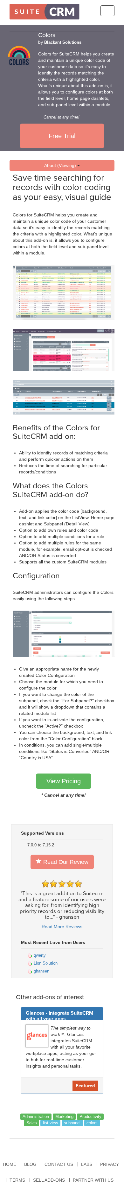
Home (9, 1164)
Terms (17, 1180)
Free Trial (62, 135)
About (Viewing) (60, 165)
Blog (30, 1164)
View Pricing (63, 781)
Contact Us (59, 1164)
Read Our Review (65, 862)
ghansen (40, 971)
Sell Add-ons (49, 1180)
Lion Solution (45, 963)
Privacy (109, 1164)
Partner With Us (93, 1180)
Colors (46, 35)
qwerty (39, 955)
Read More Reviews (62, 926)
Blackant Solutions (62, 42)
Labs (86, 1164)
